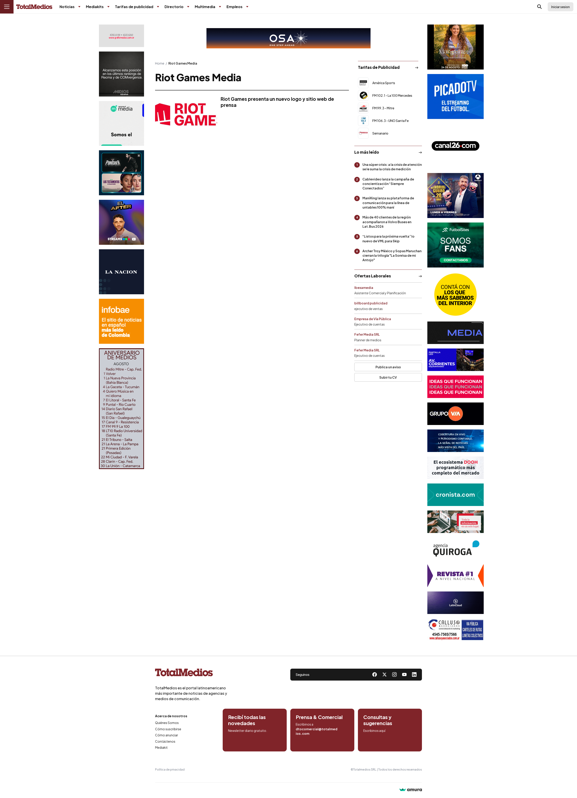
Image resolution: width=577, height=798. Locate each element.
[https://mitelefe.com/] (121, 222)
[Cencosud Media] (121, 123)
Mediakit (161, 747)
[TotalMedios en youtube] (404, 674)
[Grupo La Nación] (121, 271)
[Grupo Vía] (455, 413)
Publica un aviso (388, 367)
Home (159, 63)
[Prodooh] (455, 467)
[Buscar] (539, 6)
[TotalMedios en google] (394, 674)
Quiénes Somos (167, 723)
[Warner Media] (455, 47)
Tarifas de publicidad (134, 6)
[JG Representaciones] (455, 294)
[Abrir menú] (6, 6)
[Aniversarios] (121, 408)
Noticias (67, 6)
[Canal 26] (455, 146)
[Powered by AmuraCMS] (410, 790)
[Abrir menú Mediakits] (108, 7)
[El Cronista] (455, 494)
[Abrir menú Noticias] (79, 7)
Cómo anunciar (166, 735)
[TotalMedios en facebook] (374, 674)
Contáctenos (165, 741)
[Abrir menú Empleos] (247, 7)
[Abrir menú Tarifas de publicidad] (158, 7)
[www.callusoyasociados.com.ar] (455, 629)
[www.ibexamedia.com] (455, 359)
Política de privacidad (170, 769)
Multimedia (205, 6)
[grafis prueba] (121, 36)
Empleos (235, 6)
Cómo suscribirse (168, 729)
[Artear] (455, 440)
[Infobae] (121, 321)
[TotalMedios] (191, 673)
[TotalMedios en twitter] (384, 674)
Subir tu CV (388, 377)
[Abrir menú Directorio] (188, 7)
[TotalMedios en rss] (414, 674)
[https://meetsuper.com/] (455, 386)
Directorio (174, 6)
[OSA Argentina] (288, 38)
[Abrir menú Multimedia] (220, 7)
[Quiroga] (455, 548)
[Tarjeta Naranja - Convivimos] (455, 575)
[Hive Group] (455, 332)
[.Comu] (455, 96)
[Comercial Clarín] (455, 521)
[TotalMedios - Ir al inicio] (34, 6)
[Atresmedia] (455, 195)
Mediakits (95, 6)
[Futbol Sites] (455, 245)
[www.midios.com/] (121, 74)
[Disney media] (121, 172)
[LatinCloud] (455, 602)
